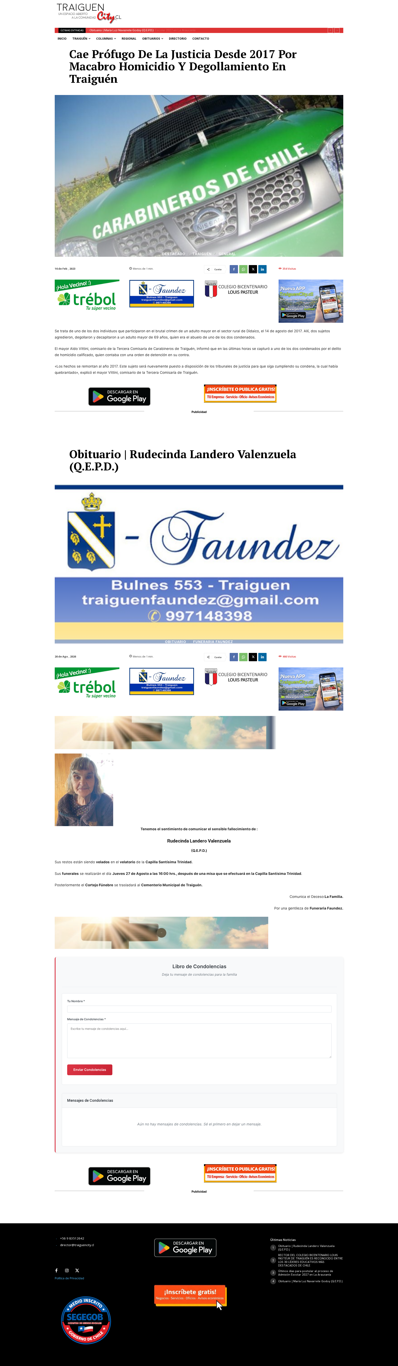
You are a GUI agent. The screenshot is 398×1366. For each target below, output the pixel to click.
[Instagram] (67, 1271)
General (227, 254)
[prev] (330, 30)
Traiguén (202, 254)
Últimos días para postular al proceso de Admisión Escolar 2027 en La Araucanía (305, 1272)
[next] (337, 30)
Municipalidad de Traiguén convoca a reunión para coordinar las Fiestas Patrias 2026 (147, 30)
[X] (253, 269)
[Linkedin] (262, 269)
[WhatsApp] (243, 269)
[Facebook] (234, 269)
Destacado (173, 254)
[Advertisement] (229, 9)
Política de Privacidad (69, 1278)
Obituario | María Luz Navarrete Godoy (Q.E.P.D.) (310, 1281)
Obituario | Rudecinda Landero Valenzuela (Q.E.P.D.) (306, 1247)
